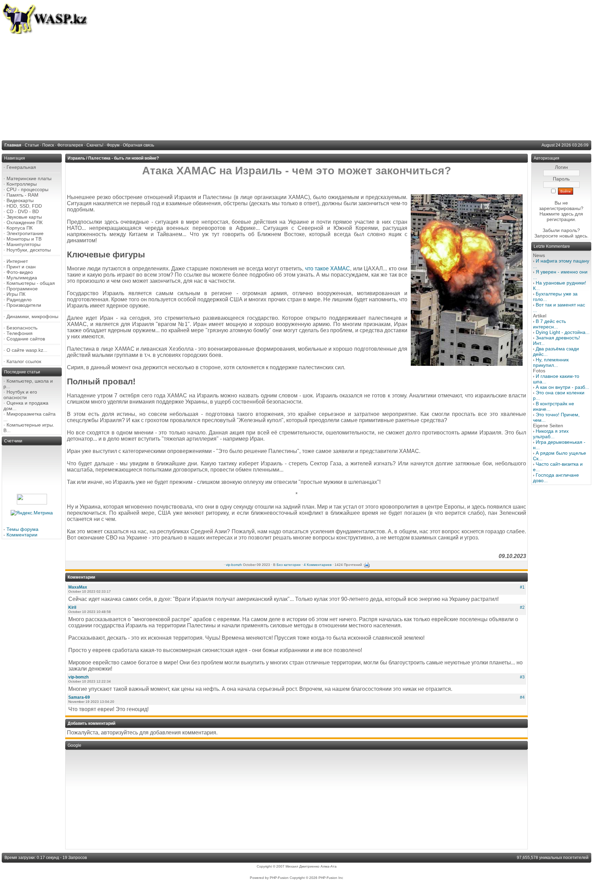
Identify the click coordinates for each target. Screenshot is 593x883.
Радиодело (19, 299)
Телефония (20, 333)
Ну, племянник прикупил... (551, 362)
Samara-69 (79, 697)
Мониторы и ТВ (24, 239)
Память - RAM (22, 195)
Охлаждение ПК (25, 222)
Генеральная (21, 167)
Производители (24, 305)
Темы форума (22, 529)
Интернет (17, 261)
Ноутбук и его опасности (20, 394)
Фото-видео (20, 272)
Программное (22, 288)
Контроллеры (22, 184)
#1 (522, 587)
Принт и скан (21, 266)
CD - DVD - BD (23, 211)
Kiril (72, 607)
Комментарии (22, 534)
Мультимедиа (22, 277)
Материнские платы (29, 178)
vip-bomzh (234, 565)
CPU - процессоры (27, 189)
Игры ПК (16, 294)
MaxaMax (77, 587)
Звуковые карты (24, 217)
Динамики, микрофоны (32, 316)
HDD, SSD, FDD (24, 206)
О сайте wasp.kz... (27, 350)
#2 (522, 607)
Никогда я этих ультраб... (551, 433)
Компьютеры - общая (31, 283)
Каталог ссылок (24, 361)
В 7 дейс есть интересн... (549, 323)
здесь (581, 236)
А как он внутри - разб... (562, 387)
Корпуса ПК (20, 228)
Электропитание (25, 233)
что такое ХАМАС (327, 268)
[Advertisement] (296, 85)
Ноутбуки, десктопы (29, 250)
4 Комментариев (318, 565)
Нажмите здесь (556, 214)
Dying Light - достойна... (563, 332)
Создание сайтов (26, 338)
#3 (522, 677)
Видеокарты (20, 200)
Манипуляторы (23, 244)
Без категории (289, 565)
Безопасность (22, 327)
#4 (522, 697)
